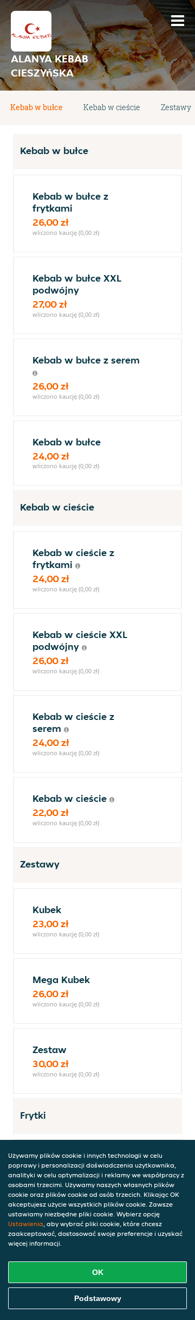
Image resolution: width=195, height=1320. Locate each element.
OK (97, 1272)
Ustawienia (25, 1224)
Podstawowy (97, 1298)
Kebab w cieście (111, 107)
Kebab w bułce (36, 107)
